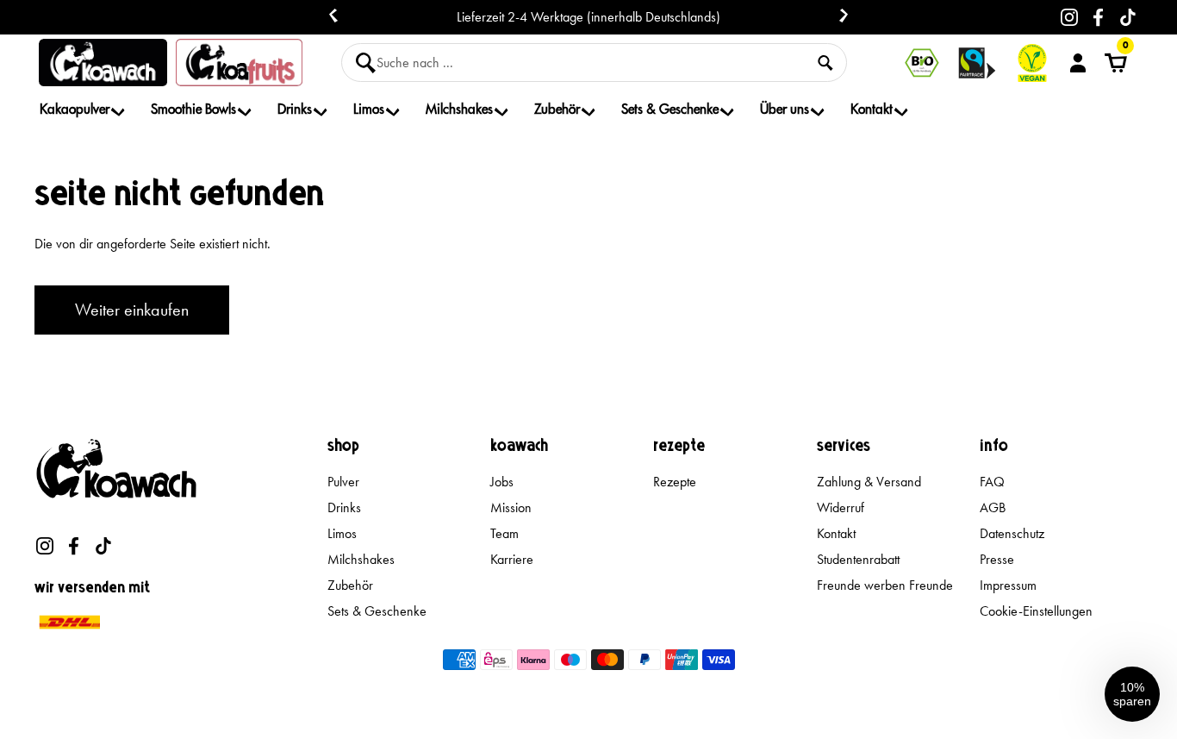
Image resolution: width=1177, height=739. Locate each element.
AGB (993, 507)
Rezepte (674, 481)
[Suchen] (825, 63)
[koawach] (102, 62)
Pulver (343, 481)
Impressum (1008, 585)
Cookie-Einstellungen (1036, 611)
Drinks (344, 507)
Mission (511, 507)
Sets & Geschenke (377, 611)
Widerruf (840, 507)
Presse (997, 559)
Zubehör (350, 585)
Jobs (502, 481)
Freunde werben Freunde (885, 585)
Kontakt (836, 533)
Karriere (511, 559)
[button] (1132, 694)
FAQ (992, 481)
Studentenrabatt (858, 559)
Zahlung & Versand (869, 481)
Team (504, 533)
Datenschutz (1012, 533)
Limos (342, 533)
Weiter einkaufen (132, 309)
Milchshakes (361, 559)
